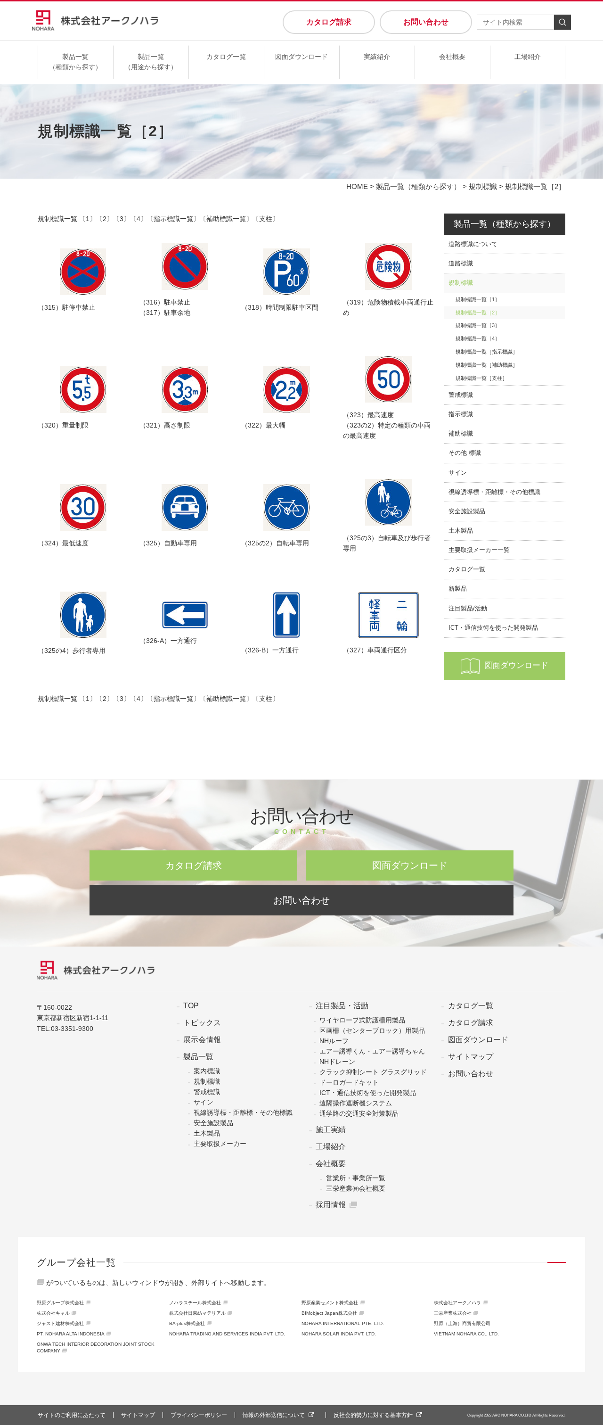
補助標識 (460, 433)
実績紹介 (377, 56)
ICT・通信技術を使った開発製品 (493, 628)
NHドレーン (337, 1061)
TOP (191, 1006)
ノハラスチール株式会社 (195, 1302)
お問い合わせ (425, 22)
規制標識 (483, 186)
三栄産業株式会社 (453, 1313)
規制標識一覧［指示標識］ (487, 351)
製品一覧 (198, 1057)
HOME (357, 186)
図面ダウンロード (301, 56)
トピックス (202, 1023)
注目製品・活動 (342, 1006)
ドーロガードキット (349, 1082)
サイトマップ (470, 1057)
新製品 (457, 588)
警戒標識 (460, 395)
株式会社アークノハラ (457, 1302)
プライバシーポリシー (199, 1415)
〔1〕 (87, 218)
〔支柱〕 (266, 218)
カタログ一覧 (226, 56)
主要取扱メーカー (220, 1143)
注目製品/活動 (467, 608)
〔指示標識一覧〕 (173, 218)
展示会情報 (202, 1040)
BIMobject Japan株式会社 (329, 1313)
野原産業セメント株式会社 (330, 1302)
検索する (562, 22)
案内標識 (207, 1071)
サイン (457, 473)
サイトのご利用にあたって (72, 1415)
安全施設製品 (466, 511)
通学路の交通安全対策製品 (359, 1113)
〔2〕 (104, 218)
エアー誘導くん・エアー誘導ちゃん (372, 1051)
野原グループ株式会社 (60, 1302)
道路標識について (472, 244)
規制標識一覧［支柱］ (481, 378)
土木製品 (460, 530)
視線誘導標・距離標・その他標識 (494, 492)
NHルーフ (334, 1041)
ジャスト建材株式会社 (60, 1323)
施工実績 (331, 1130)
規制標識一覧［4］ (478, 338)
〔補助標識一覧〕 (226, 218)
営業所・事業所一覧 (355, 1178)
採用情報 (331, 1205)
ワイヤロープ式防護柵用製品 (362, 1020)
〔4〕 (138, 218)
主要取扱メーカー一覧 (479, 550)
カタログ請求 (328, 22)
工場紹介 (527, 56)
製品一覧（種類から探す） (75, 62)
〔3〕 (121, 218)
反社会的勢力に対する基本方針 (373, 1415)
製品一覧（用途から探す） (150, 62)
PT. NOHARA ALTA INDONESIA (71, 1333)
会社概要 (452, 56)
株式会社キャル (53, 1313)
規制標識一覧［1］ (478, 299)
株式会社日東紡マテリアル (197, 1313)
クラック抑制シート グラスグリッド (373, 1072)
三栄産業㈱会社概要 (355, 1188)
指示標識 (460, 414)
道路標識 (460, 263)
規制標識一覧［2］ (478, 312)
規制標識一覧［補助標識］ (487, 365)
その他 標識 (464, 453)
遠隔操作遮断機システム (355, 1103)
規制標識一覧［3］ (478, 325)
